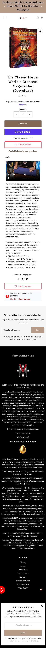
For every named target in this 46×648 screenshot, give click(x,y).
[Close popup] (42, 606)
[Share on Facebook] (19, 280)
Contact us (17, 274)
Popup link (27, 274)
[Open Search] (38, 18)
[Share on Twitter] (23, 280)
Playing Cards (23, 573)
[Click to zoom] (40, 31)
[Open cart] (42, 18)
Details (7, 157)
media (23, 493)
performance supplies (15, 545)
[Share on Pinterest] (27, 280)
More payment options (23, 138)
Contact (23, 577)
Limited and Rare (23, 580)
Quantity (22, 109)
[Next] (41, 7)
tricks (24, 543)
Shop (23, 566)
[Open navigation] (7, 18)
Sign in (13, 299)
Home (23, 562)
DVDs (30, 543)
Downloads (23, 569)
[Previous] (5, 7)
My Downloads (23, 584)
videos (15, 493)
